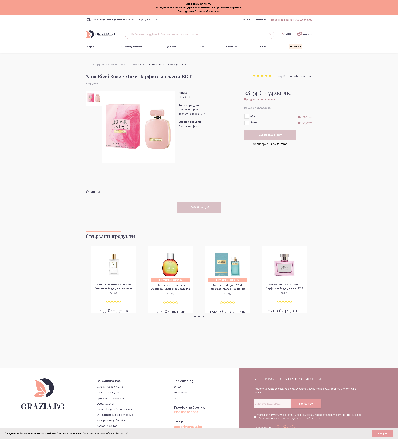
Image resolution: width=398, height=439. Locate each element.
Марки (263, 46)
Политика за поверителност (115, 409)
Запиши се (306, 403)
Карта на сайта (107, 426)
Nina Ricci (184, 97)
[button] (195, 316)
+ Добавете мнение (300, 76)
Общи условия (105, 403)
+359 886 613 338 (303, 19)
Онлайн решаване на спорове (115, 414)
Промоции (295, 46)
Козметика (170, 46)
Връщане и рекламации (111, 398)
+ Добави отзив (199, 207)
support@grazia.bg (188, 427)
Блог (176, 398)
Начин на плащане (108, 392)
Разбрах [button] (382, 433)
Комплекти (231, 46)
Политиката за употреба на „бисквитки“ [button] (105, 433)
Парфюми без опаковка (130, 46)
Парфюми (91, 46)
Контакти (260, 19)
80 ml (253, 122)
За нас (246, 19)
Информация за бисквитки (113, 420)
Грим (201, 46)
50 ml (253, 116)
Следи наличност (270, 134)
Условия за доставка (110, 386)
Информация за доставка (271, 144)
